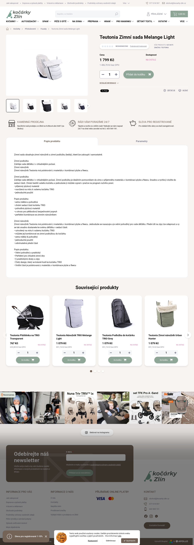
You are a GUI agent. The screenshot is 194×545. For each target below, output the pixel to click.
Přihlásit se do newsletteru (79, 473)
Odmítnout (110, 540)
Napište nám (56, 506)
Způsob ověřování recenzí (16, 523)
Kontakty (54, 502)
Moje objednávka (13, 527)
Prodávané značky (58, 510)
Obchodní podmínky (75, 3)
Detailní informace (108, 83)
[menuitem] (12, 21)
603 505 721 (154, 509)
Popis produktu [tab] (52, 141)
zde (119, 536)
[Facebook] (146, 516)
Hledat (116, 14)
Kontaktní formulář (157, 525)
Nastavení (93, 540)
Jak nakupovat (12, 3)
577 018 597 (154, 504)
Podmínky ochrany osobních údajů (101, 3)
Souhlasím (130, 540)
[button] (91, 371)
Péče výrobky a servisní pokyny (18, 519)
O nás (53, 498)
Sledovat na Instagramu (99, 432)
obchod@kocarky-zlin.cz (159, 499)
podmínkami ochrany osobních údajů (106, 465)
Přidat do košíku (135, 74)
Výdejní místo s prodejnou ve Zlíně (64, 515)
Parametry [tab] (141, 141)
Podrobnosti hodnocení (138, 46)
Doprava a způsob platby (32, 3)
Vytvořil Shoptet (161, 541)
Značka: (161, 47)
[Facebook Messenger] (156, 516)
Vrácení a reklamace (55, 3)
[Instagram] (151, 516)
